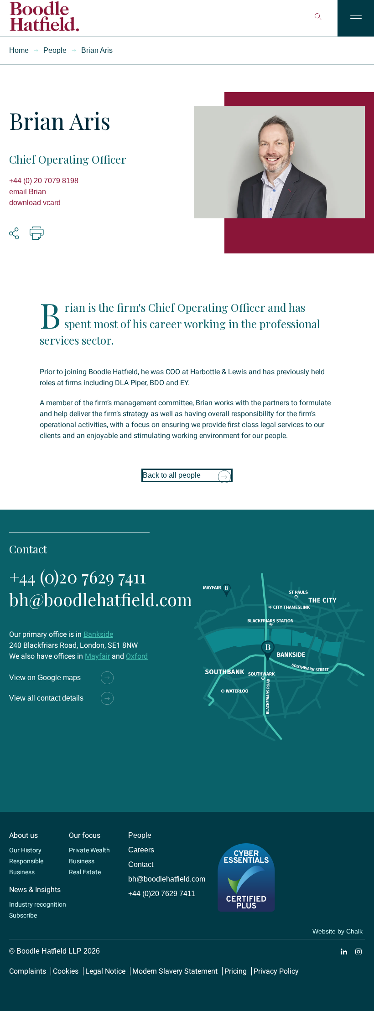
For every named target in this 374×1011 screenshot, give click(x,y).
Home (19, 50)
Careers (141, 850)
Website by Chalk (337, 931)
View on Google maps (45, 677)
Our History (25, 850)
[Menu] (356, 18)
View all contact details (46, 698)
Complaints (27, 971)
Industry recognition (37, 904)
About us (23, 835)
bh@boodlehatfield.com (100, 599)
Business (81, 861)
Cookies (65, 971)
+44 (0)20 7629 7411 (77, 576)
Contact (140, 864)
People (55, 50)
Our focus (84, 835)
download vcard (35, 202)
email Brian (27, 192)
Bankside (98, 634)
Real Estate (85, 872)
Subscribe (23, 915)
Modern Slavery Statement (175, 971)
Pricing (235, 971)
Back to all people (172, 475)
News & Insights (35, 889)
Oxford (137, 656)
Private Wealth (89, 850)
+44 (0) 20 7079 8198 (43, 181)
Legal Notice (105, 971)
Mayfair (97, 656)
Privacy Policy (276, 971)
